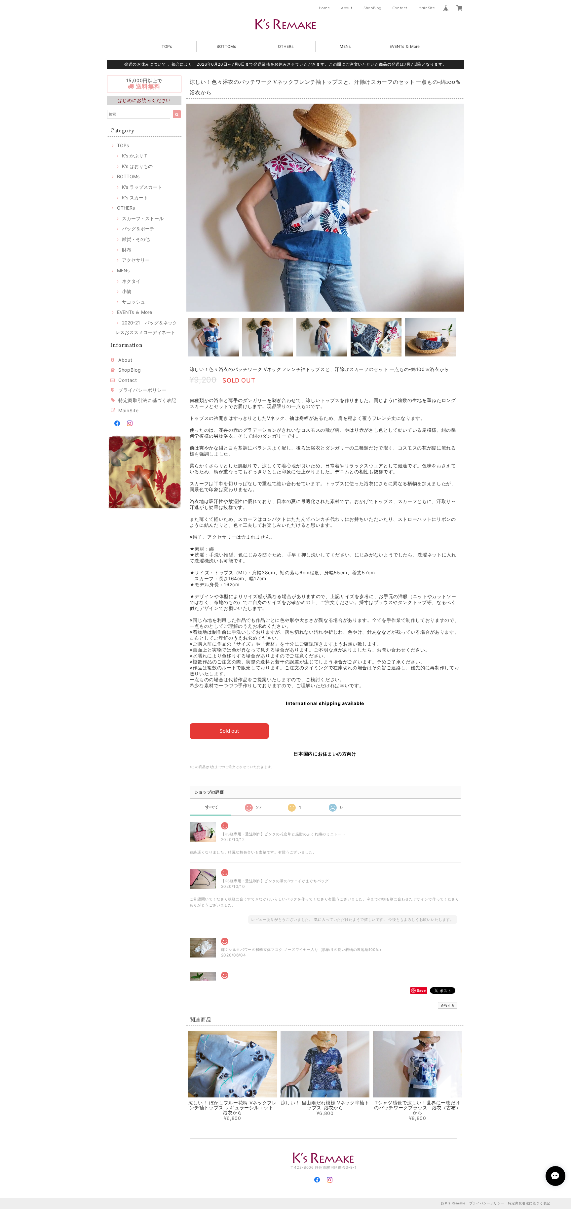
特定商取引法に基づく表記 (147, 400)
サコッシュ (133, 302)
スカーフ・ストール (143, 218)
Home (324, 8)
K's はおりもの (137, 166)
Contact (400, 8)
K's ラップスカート (142, 187)
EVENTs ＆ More (405, 46)
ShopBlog (372, 8)
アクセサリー (136, 260)
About (346, 8)
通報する (447, 1005)
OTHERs (285, 46)
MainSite (426, 8)
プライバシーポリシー (142, 390)
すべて (212, 807)
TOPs (167, 46)
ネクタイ (131, 281)
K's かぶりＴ (135, 155)
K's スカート (135, 197)
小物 (126, 291)
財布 (126, 249)
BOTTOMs (226, 46)
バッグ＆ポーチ (138, 228)
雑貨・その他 (136, 239)
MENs (345, 46)
